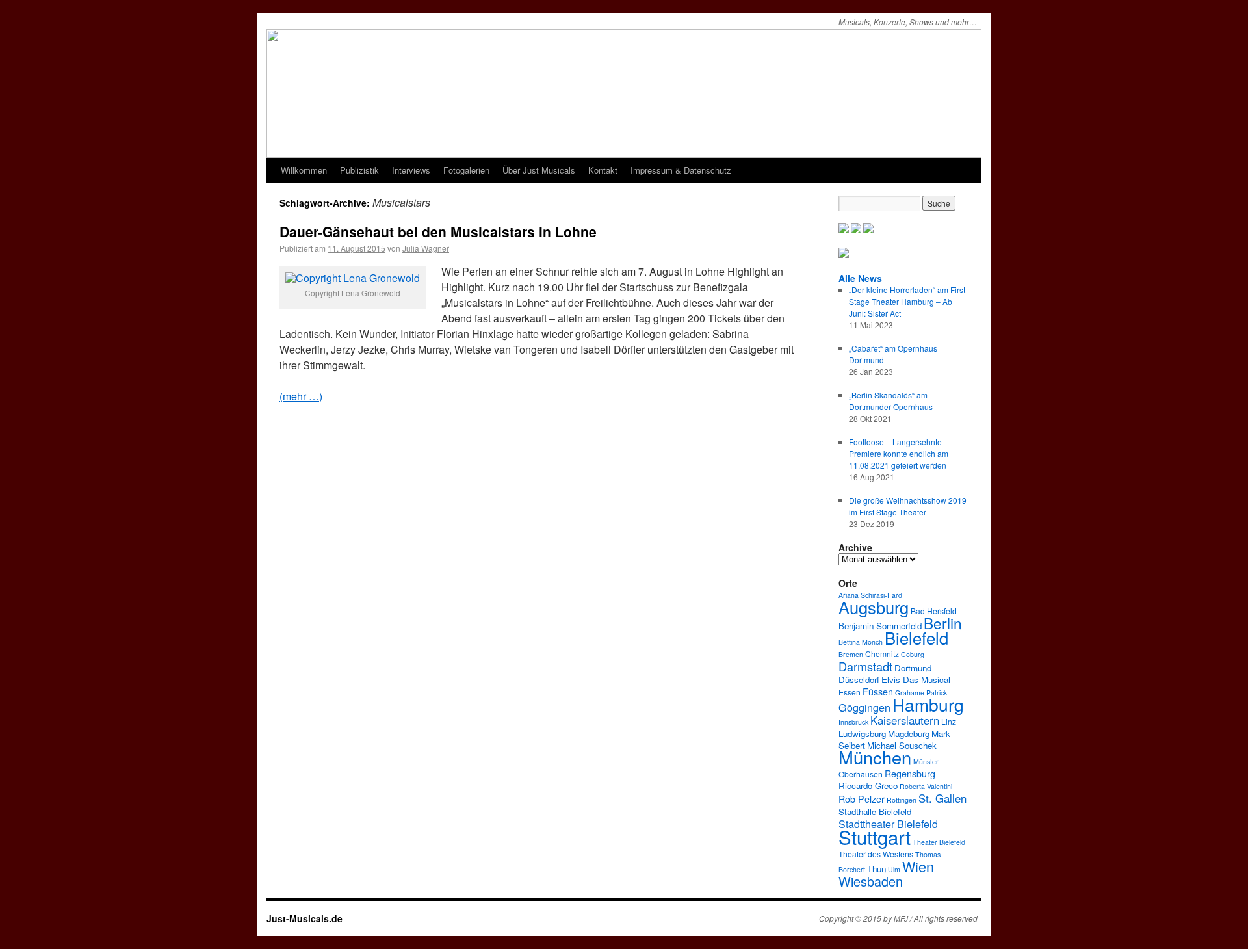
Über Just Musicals (538, 170)
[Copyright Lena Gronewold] (352, 277)
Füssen (878, 691)
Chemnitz (882, 653)
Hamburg (928, 704)
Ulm (894, 869)
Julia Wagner (425, 248)
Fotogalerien (466, 170)
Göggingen (864, 707)
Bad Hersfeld (934, 610)
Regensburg (910, 773)
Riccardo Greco (868, 785)
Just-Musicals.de (304, 918)
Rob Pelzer (861, 798)
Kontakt (603, 170)
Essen (849, 691)
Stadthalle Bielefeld (874, 811)
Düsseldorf (858, 679)
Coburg (912, 654)
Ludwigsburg (862, 733)
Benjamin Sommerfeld (880, 625)
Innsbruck (853, 722)
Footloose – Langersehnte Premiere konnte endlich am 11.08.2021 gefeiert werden (898, 453)
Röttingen (901, 800)
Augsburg (873, 607)
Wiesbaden (870, 881)
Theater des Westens (875, 853)
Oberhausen (860, 773)
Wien (918, 866)
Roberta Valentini (926, 786)
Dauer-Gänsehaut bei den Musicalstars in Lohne (438, 231)
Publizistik (359, 170)
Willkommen (304, 170)
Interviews (411, 170)
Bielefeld (916, 637)
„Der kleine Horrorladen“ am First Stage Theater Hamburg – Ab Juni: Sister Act (907, 301)
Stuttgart (874, 836)
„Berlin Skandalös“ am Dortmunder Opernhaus (891, 400)
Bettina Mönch (860, 642)
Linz (948, 721)
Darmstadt (865, 666)
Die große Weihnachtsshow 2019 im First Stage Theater (908, 506)
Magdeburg (909, 733)
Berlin (943, 622)
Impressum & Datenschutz (680, 170)
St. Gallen (942, 798)
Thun (876, 869)
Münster (926, 761)
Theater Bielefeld (939, 842)
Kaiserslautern (904, 720)
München (874, 757)
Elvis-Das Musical (915, 679)
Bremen (850, 654)
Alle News (860, 278)
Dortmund (912, 668)
